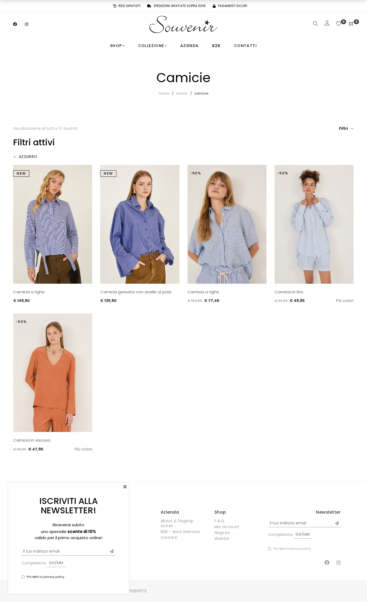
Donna (182, 93)
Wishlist (221, 538)
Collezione (151, 45)
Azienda (189, 45)
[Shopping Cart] (351, 24)
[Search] (315, 24)
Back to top (357, 588)
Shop (116, 45)
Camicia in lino (289, 292)
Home (164, 93)
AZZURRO (28, 156)
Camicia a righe (29, 292)
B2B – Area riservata (180, 531)
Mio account (226, 526)
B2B (216, 45)
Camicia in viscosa (31, 440)
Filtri (343, 128)
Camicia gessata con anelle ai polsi (135, 292)
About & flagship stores (177, 523)
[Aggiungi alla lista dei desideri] (84, 173)
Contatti (245, 45)
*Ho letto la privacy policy (292, 548)
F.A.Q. (219, 521)
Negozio (222, 532)
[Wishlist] (338, 24)
